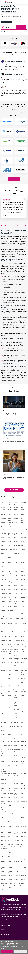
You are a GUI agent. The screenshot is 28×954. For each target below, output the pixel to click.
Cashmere (10, 564)
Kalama (22, 662)
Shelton (3, 801)
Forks (9, 636)
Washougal (23, 859)
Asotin (15, 529)
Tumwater (16, 844)
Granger (16, 649)
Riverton (3, 790)
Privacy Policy (4, 931)
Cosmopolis (23, 589)
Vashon (15, 846)
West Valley (17, 871)
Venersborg (23, 846)
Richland (22, 509)
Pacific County (11, 761)
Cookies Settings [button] (20, 951)
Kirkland (16, 504)
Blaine (9, 545)
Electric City (4, 618)
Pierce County (11, 767)
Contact (3, 937)
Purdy (21, 783)
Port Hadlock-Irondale (16, 775)
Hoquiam (3, 658)
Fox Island (16, 636)
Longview (10, 695)
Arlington (22, 526)
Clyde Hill (10, 585)
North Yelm (23, 745)
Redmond (10, 509)
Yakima (22, 514)
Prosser (9, 783)
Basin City (3, 537)
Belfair (15, 537)
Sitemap (3, 929)
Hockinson (16, 655)
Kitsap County (23, 670)
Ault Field (3, 533)
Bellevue (10, 499)
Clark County (23, 575)
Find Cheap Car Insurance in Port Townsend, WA (15, 225)
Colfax (15, 585)
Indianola (10, 658)
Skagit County (4, 803)
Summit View (10, 824)
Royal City (3, 793)
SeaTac (22, 793)
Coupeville (23, 593)
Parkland (22, 761)
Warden (9, 859)
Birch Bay (22, 541)
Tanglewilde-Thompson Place (23, 828)
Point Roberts (17, 767)
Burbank (3, 560)
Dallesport (22, 597)
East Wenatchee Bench (23, 612)
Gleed (21, 644)
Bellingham (16, 499)
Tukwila (22, 840)
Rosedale (22, 790)
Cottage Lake (4, 593)
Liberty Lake (23, 689)
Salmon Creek (11, 793)
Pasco (21, 507)
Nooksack (10, 741)
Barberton (22, 533)
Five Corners (17, 633)
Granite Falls (23, 649)
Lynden (22, 695)
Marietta (10, 707)
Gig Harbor (16, 644)
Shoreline (16, 512)
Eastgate (3, 616)
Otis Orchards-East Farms (22, 757)
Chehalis (22, 568)
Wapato (3, 859)
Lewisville (16, 689)
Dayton (15, 601)
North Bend (23, 741)
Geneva (9, 644)
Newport (3, 741)
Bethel (9, 541)
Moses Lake (23, 728)
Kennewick (3, 504)
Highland (3, 655)
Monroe (22, 726)
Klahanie (16, 672)
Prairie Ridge (4, 783)
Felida (15, 629)
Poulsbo (16, 779)
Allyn (21, 522)
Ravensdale (16, 785)
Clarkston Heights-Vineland (10, 581)
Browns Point (17, 553)
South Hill (3, 811)
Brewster (22, 549)
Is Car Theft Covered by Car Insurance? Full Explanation (13, 442)
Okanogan (22, 749)
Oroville (3, 755)
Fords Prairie (4, 636)
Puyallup (3, 509)
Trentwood (16, 840)
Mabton (9, 699)
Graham (16, 646)
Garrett (3, 644)
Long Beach (23, 691)
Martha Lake (23, 707)
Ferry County (10, 631)
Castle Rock (16, 564)
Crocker (16, 597)
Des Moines (4, 603)
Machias (16, 699)
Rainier (9, 785)
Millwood (22, 722)
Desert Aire (10, 603)
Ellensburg (16, 618)
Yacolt (2, 885)
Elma (21, 618)
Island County (23, 658)
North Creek (4, 745)
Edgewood (22, 616)
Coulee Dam (10, 593)
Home (21, 655)
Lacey (21, 504)
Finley (2, 633)
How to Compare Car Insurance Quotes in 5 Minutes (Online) (13, 478)
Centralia (16, 568)
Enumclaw (16, 620)
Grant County (4, 651)
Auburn (2, 499)
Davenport (10, 601)
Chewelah (22, 571)
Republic (3, 788)
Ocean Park (10, 749)
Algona (15, 522)
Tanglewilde (17, 826)
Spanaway (22, 811)
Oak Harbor (4, 749)
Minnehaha (10, 726)
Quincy (2, 785)
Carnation (16, 562)
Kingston (16, 670)
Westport (3, 875)
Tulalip (2, 844)
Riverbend (22, 788)
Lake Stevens (11, 681)
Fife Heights (23, 631)
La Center (3, 676)
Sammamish (3, 512)
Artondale (10, 529)
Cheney (15, 571)
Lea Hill (22, 685)
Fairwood (3, 629)
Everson (16, 623)
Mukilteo (3, 737)
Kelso (2, 668)
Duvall (15, 606)
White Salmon (23, 875)
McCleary (22, 711)
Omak (9, 751)
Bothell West (11, 549)
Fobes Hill (22, 633)
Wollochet (22, 879)
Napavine (10, 737)
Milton (2, 726)
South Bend (23, 807)
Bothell (22, 545)
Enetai (2, 620)
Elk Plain (10, 618)
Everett (16, 502)
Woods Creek (17, 883)
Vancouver (16, 514)
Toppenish (22, 836)
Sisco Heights (23, 801)
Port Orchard (4, 779)
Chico (2, 575)
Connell (16, 589)
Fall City (9, 629)
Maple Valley (23, 702)
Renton (15, 509)
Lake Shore (3, 681)
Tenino (9, 832)
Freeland (10, 640)
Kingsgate (10, 670)
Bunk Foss (22, 555)
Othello (16, 755)
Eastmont (10, 616)
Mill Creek (3, 722)
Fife (15, 631)
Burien (2, 502)
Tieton (9, 836)
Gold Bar (3, 646)
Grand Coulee (23, 646)
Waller (15, 854)
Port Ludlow (23, 773)
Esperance (10, 623)
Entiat (9, 620)
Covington (3, 597)
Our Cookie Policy (17, 946)
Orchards (22, 751)
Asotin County (23, 529)
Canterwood (10, 562)
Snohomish (22, 803)
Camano (22, 560)
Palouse (16, 761)
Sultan (15, 819)
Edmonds (10, 502)
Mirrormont (16, 726)
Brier (9, 553)
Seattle (9, 512)
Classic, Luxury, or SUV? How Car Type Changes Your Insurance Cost (12, 414)
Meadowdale (23, 715)
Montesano (10, 728)
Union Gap (22, 844)
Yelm (21, 885)
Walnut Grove (23, 854)
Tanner (3, 832)
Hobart (9, 655)
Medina (9, 720)
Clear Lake (22, 579)
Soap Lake (16, 807)
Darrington (3, 601)
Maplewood (4, 707)
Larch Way (16, 685)
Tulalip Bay (10, 844)
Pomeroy (22, 767)
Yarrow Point (17, 885)
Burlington (16, 560)
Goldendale (10, 646)
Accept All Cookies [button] (7, 951)
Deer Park (22, 601)
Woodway (22, 883)
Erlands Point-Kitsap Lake (4, 625)
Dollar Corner (23, 603)
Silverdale (16, 801)
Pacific (2, 761)
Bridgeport (3, 553)
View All (14, 490)
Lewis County (11, 689)
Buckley (16, 555)
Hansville (16, 651)
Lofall (15, 691)
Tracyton (10, 840)
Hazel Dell (22, 651)
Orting (9, 755)
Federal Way (23, 502)
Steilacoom (16, 815)
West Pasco (23, 867)
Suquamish (10, 826)
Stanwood (10, 815)
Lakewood (3, 507)
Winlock (16, 879)
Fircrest (9, 633)
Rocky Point (16, 790)
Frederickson (4, 640)
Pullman (16, 783)
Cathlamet (3, 568)
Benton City (23, 537)
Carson (22, 562)
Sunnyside (22, 824)
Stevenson (3, 819)
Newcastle (22, 737)
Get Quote (13, 179)
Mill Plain (16, 722)
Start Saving (21, 27)
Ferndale (3, 631)
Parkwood (3, 763)
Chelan (2, 571)
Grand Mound (4, 649)
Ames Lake (10, 526)
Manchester (4, 702)
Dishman (16, 603)
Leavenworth (4, 689)
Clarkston (3, 579)
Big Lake (16, 541)
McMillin (3, 715)
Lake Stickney (17, 681)
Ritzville (16, 788)
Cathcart (22, 564)
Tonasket (16, 836)
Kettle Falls (16, 668)
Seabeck (3, 797)
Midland (22, 720)
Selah (15, 797)
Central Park (10, 568)
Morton (15, 728)
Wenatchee (16, 861)
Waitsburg (16, 850)
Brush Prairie (23, 553)
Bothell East (4, 549)
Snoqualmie (10, 807)
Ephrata (22, 620)
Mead (9, 715)
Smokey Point (17, 803)
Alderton (3, 522)
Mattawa (10, 711)
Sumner (15, 824)
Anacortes (16, 526)
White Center (17, 875)
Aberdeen (3, 518)
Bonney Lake (17, 545)
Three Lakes (23, 832)
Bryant (2, 555)
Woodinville (4, 883)
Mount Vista (16, 733)
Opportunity (17, 751)
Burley (9, 560)
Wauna (9, 861)
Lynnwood (3, 699)
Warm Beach (17, 859)
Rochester (10, 790)
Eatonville (16, 616)
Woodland (10, 883)
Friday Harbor (17, 640)
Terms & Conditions (5, 934)
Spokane (22, 512)
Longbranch (4, 695)
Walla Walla (23, 850)
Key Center (23, 668)
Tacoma (9, 514)
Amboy (2, 526)
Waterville (3, 861)
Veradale (3, 850)
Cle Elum (16, 579)
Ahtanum (16, 518)
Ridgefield (10, 788)
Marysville (10, 507)
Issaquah (3, 662)
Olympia (16, 507)
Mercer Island (17, 720)
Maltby (22, 699)
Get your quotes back (17, 31)
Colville (9, 589)
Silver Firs (10, 801)
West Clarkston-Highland (22, 863)
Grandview (10, 649)
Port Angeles (4, 773)
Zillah (2, 889)
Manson (9, 702)
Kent (9, 504)
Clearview (3, 585)
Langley (9, 685)
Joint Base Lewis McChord (16, 664)
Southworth (16, 811)
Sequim (22, 797)
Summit (2, 824)
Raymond (22, 785)
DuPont (9, 606)
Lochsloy (10, 691)
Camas (2, 562)
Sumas (21, 819)
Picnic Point (23, 763)
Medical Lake (4, 720)
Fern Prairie (23, 629)
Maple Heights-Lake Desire (17, 704)
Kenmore (10, 668)
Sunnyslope (3, 826)
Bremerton (22, 499)
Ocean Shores (17, 749)
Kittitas (2, 672)
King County (4, 670)
